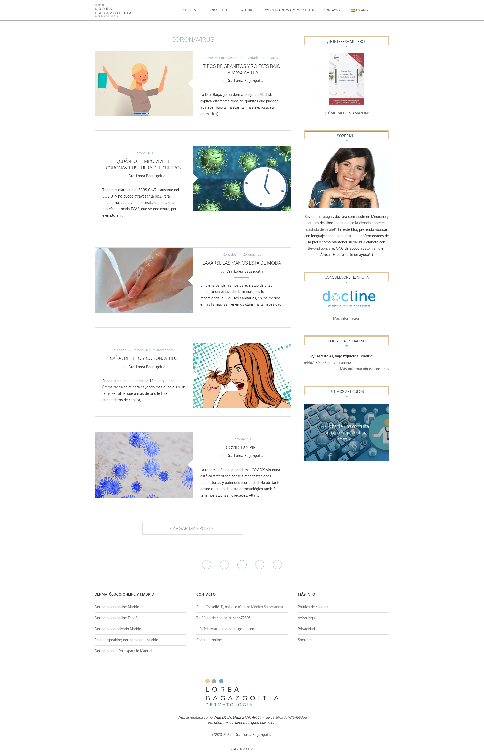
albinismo (372, 248)
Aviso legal (307, 618)
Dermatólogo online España (117, 618)
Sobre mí (190, 10)
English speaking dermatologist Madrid (126, 640)
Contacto (332, 10)
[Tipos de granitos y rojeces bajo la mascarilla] (144, 83)
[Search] (386, 10)
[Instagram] (242, 564)
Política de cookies (313, 607)
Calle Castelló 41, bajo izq (216, 607)
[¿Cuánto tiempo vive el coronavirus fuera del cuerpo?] (242, 178)
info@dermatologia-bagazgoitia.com (225, 629)
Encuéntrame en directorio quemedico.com (242, 722)
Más (364, 369)
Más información (346, 318)
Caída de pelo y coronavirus (144, 358)
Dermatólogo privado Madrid (118, 629)
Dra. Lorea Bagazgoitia (245, 80)
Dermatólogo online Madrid (117, 607)
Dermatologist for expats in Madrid (123, 651)
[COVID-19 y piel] (144, 464)
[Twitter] (224, 564)
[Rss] (277, 564)
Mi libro (247, 10)
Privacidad (306, 629)
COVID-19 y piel (242, 447)
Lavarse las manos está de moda (242, 263)
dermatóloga (321, 216)
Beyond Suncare (321, 248)
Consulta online (209, 640)
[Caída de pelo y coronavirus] (242, 375)
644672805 (313, 362)
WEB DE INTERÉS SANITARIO (236, 717)
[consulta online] (346, 299)
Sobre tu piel (219, 10)
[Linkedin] (259, 564)
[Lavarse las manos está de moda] (144, 280)
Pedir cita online (338, 362)
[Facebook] (206, 564)
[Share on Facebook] (239, 123)
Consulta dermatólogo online (290, 10)
